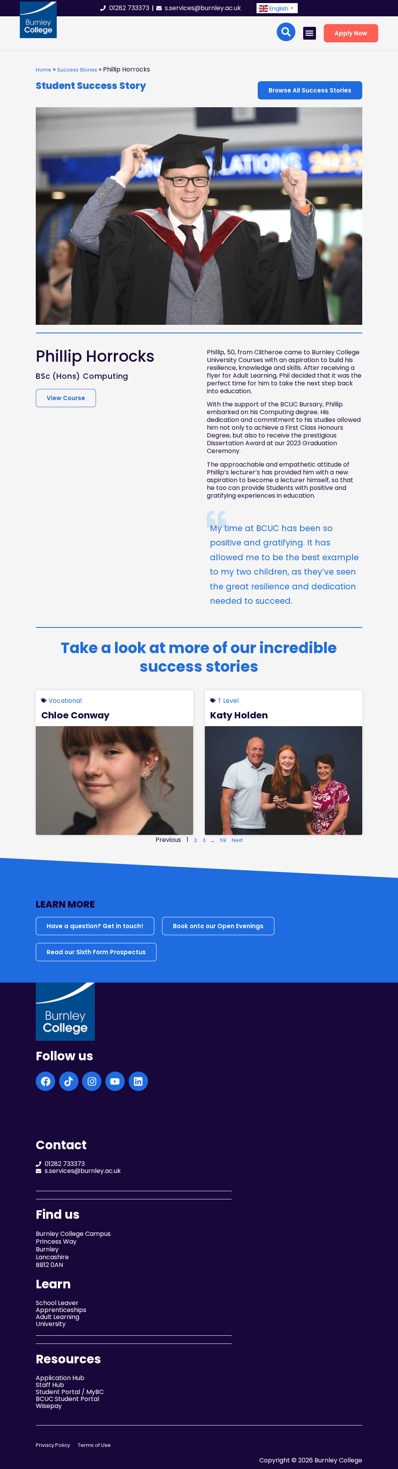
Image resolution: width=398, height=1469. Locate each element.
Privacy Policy (53, 1445)
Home (43, 69)
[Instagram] (91, 1081)
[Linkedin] (138, 1081)
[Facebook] (45, 1081)
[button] (277, 8)
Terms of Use (94, 1445)
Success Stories (77, 69)
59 (223, 840)
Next (237, 840)
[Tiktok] (69, 1081)
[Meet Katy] (283, 780)
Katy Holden (239, 715)
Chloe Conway (75, 715)
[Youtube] (115, 1081)
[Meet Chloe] (114, 780)
